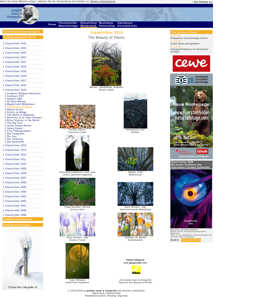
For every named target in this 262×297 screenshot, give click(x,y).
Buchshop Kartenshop (107, 24)
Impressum (98, 293)
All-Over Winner (16, 101)
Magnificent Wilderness (21, 104)
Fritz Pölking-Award (18, 131)
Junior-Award (14, 128)
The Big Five (14, 123)
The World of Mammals (21, 115)
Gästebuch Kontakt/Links (128, 24)
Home (52, 24)
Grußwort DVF (15, 96)
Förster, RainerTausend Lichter (77, 131)
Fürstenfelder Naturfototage (69, 24)
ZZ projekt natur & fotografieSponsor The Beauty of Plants (135, 281)
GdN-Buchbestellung (18, 219)
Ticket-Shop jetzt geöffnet (184, 43)
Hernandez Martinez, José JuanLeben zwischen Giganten (78, 173)
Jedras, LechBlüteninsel (135, 173)
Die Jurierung (15, 139)
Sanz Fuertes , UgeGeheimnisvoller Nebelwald (135, 208)
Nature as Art (15, 109)
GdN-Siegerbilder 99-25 (20, 37)
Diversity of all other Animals (24, 117)
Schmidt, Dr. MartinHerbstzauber (135, 238)
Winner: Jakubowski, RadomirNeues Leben (106, 88)
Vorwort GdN (14, 98)
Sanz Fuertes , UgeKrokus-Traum (77, 238)
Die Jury (12, 136)
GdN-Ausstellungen (17, 224)
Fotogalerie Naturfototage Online (189, 38)
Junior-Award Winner (19, 125)
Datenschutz (114, 293)
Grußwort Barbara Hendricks (24, 93)
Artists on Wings (17, 112)
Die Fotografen (16, 133)
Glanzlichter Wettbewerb (88, 24)
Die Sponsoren (15, 141)
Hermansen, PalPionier (135, 131)
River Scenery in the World (23, 120)
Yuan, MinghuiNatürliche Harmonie (77, 281)
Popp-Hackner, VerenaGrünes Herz (77, 208)
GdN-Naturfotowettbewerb (22, 31)
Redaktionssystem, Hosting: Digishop (106, 296)
